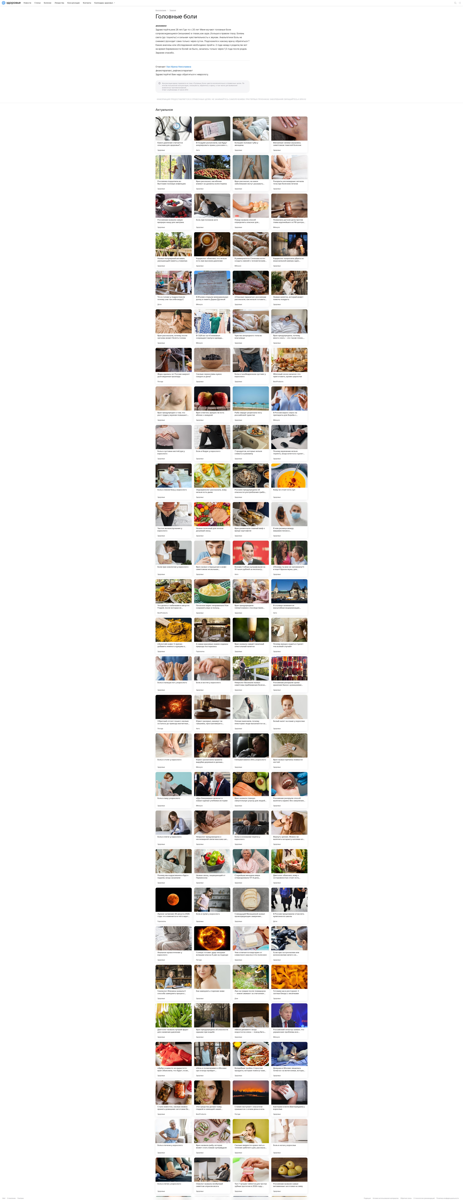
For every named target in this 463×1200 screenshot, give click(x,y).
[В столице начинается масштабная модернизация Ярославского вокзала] (289, 597)
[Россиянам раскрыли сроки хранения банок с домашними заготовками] (289, 674)
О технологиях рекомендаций (424, 1198)
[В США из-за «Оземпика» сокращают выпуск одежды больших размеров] (212, 327)
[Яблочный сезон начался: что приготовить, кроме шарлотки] (289, 366)
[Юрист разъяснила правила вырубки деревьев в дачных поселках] (212, 751)
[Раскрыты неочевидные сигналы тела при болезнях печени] (289, 173)
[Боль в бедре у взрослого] (212, 443)
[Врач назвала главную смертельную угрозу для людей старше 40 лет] (251, 790)
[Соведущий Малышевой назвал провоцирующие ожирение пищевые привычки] (251, 906)
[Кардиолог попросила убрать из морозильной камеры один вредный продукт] (289, 250)
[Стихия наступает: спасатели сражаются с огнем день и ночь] (251, 1098)
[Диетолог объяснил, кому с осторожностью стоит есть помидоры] (289, 867)
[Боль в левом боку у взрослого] (174, 482)
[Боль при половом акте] (212, 212)
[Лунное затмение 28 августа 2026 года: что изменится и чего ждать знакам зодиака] (174, 906)
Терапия (173, 10)
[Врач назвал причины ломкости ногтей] (289, 751)
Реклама (20, 1198)
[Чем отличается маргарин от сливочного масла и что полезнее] (251, 944)
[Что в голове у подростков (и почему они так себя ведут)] (174, 289)
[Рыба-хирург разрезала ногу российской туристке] (251, 404)
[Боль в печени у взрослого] (174, 1137)
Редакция (367, 1198)
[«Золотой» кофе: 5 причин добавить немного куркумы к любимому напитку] (174, 636)
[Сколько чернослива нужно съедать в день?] (212, 366)
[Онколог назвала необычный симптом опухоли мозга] (212, 1176)
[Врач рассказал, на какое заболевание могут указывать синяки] (251, 173)
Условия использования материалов (385, 1198)
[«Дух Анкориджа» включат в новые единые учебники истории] (212, 790)
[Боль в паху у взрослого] (174, 790)
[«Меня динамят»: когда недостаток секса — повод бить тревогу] (251, 1021)
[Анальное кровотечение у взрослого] (174, 944)
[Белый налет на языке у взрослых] (289, 713)
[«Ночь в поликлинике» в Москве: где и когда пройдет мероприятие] (212, 1060)
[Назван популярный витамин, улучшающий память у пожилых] (174, 250)
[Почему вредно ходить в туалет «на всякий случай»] (289, 636)
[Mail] (3, 3)
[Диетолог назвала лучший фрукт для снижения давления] (174, 1021)
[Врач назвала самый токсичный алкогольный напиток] (251, 636)
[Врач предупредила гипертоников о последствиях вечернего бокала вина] (251, 597)
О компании (11, 1198)
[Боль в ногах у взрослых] (289, 1137)
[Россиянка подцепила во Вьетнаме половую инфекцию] (174, 173)
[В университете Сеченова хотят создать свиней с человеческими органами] (251, 250)
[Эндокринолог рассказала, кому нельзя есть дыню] (212, 482)
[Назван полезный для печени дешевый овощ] (212, 520)
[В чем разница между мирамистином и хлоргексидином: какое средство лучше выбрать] (289, 520)
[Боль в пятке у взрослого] (174, 1176)
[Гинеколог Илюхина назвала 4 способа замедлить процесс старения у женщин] (174, 983)
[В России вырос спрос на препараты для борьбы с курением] (289, 404)
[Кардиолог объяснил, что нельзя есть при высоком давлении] (212, 250)
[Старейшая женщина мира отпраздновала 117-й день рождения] (251, 867)
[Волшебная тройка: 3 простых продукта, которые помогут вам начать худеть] (251, 1060)
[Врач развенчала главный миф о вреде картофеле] (251, 520)
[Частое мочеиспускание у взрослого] (174, 520)
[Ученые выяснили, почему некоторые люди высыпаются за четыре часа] (251, 713)
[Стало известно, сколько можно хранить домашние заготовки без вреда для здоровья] (174, 1098)
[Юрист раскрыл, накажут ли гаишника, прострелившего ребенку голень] (212, 713)
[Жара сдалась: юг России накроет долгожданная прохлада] (174, 366)
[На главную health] (13, 3)
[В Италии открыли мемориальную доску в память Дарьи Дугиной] (212, 289)
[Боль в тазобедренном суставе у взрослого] (251, 366)
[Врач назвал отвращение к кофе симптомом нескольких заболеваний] (212, 559)
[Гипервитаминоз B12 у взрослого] (251, 751)
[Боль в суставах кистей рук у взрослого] (174, 443)
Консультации (161, 10)
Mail (3, 1198)
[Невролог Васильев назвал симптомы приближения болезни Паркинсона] (251, 674)
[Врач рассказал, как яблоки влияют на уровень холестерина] (212, 173)
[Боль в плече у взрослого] (174, 829)
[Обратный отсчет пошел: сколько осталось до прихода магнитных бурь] (174, 713)
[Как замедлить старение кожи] (212, 983)
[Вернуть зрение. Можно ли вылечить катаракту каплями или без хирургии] (289, 829)
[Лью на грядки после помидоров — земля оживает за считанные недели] (251, 983)
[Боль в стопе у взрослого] (174, 751)
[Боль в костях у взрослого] (212, 674)
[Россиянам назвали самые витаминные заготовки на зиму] (289, 1176)
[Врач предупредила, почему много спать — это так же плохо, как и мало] (289, 327)
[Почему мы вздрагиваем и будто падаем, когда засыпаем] (174, 867)
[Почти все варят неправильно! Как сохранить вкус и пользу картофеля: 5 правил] (212, 597)
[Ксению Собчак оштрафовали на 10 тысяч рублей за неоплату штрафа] (251, 559)
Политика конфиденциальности (447, 1198)
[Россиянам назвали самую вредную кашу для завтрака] (174, 212)
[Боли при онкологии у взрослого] (174, 559)
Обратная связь (406, 1198)
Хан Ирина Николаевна (178, 66)
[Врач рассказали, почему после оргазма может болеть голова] (174, 327)
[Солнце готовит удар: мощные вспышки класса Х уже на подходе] (212, 944)
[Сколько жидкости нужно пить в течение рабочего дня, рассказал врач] (251, 1137)
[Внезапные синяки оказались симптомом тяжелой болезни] (289, 135)
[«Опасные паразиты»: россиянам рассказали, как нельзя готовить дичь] (251, 289)
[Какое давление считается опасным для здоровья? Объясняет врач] (174, 135)
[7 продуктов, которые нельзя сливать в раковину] (251, 443)
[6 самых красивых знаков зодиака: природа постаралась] (212, 636)
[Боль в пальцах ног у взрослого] (174, 674)
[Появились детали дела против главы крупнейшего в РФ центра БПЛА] (289, 212)
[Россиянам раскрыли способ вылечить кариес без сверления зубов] (289, 790)
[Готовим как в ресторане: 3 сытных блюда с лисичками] (289, 983)
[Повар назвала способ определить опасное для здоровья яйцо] (251, 212)
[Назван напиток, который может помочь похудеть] (289, 289)
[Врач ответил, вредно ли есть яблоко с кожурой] (212, 404)
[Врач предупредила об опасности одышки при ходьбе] (212, 1021)
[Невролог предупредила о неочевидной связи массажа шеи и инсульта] (212, 829)
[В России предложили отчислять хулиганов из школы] (289, 906)
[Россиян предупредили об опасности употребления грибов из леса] (251, 482)
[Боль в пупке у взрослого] (212, 906)
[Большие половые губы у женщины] (251, 135)
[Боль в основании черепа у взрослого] (251, 829)
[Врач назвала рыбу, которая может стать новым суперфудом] (212, 1137)
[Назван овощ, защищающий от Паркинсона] (212, 867)
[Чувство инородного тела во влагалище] (251, 327)
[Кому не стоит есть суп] (289, 482)
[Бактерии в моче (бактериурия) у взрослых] (289, 1098)
